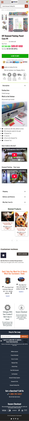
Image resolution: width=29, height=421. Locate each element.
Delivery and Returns (9, 197)
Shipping (5, 191)
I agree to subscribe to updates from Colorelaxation (15, 341)
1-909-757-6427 (15, 394)
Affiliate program (14, 351)
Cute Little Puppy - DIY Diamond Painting (21, 229)
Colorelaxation (13, 415)
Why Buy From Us (8, 202)
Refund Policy (14, 366)
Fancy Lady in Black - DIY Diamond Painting (8, 223)
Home (2, 10)
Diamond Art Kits (14, 381)
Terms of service (14, 359)
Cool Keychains (14, 374)
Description (6, 85)
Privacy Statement (14, 355)
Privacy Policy (25, 341)
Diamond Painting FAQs (14, 385)
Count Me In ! (24, 336)
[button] (9, 42)
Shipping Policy (14, 362)
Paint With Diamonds (14, 370)
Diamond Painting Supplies (14, 377)
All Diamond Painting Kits (10, 10)
